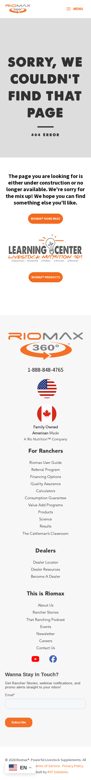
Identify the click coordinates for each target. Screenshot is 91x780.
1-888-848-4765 (45, 369)
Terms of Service (47, 766)
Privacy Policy (72, 766)
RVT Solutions (58, 772)
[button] (35, 659)
